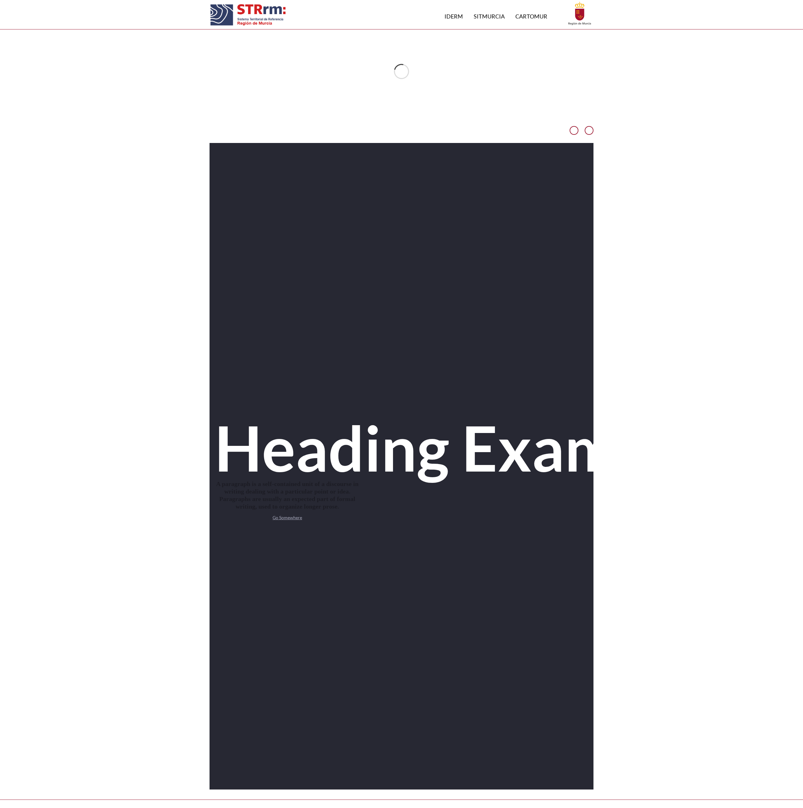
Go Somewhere (287, 517)
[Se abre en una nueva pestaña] (579, 13)
